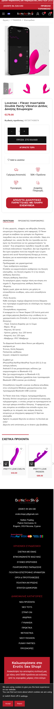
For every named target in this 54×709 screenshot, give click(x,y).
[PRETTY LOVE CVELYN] (14, 455)
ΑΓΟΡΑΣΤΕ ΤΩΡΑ (27, 147)
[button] (4, 51)
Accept (8, 704)
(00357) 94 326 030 (13, 6)
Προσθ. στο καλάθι (27, 140)
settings (24, 696)
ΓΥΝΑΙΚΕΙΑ (16, 20)
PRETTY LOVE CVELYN (14, 469)
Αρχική (6, 20)
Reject (19, 704)
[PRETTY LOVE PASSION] (40, 455)
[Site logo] (25, 14)
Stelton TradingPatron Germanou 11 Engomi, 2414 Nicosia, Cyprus (27, 523)
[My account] (38, 14)
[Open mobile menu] (3, 14)
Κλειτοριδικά (29, 20)
